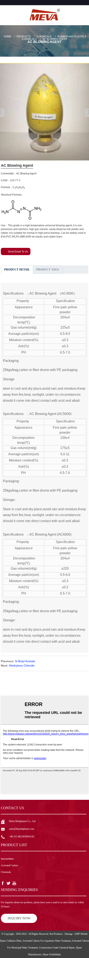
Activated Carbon (9, 865)
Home (7, 36)
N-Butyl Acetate (25, 661)
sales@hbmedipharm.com (21, 828)
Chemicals (44, 36)
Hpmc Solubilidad (51, 954)
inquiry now (19, 918)
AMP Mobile (81, 933)
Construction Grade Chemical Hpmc (57, 947)
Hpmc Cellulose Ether (11, 940)
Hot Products (56, 933)
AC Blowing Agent (54, 39)
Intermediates (7, 858)
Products (24, 36)
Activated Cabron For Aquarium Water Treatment (47, 940)
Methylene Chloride (22, 665)
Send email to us (18, 251)
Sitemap (68, 933)
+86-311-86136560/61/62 (21, 836)
